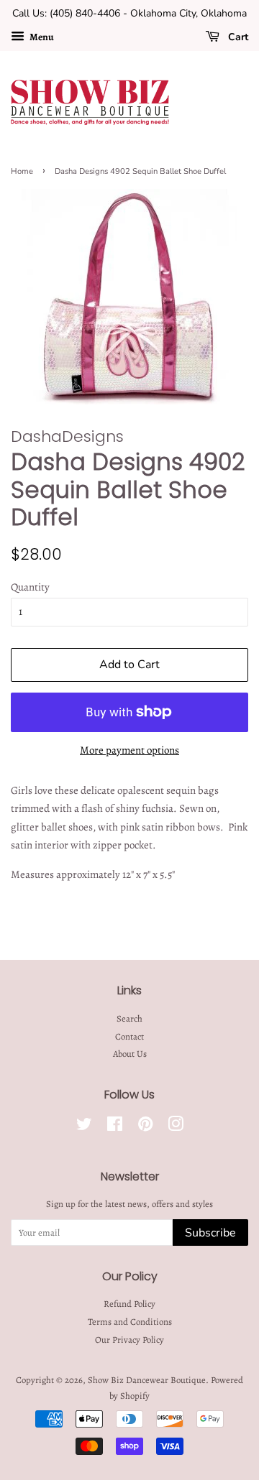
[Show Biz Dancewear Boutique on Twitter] (84, 1127)
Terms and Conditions (130, 1321)
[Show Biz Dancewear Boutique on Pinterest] (145, 1127)
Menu (41, 37)
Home (22, 171)
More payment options (129, 750)
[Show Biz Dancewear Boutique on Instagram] (175, 1127)
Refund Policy (129, 1304)
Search (129, 1018)
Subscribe (210, 1233)
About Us (130, 1053)
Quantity (30, 587)
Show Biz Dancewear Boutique (147, 1380)
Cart (236, 37)
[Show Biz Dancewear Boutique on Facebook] (114, 1127)
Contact (129, 1036)
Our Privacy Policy (129, 1339)
